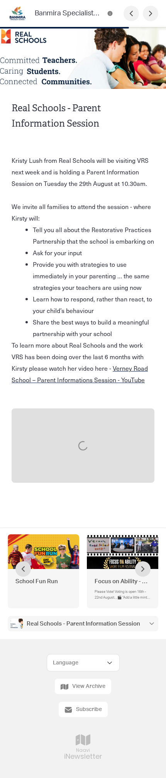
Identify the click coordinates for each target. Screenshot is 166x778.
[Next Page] (150, 13)
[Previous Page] (131, 13)
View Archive (88, 686)
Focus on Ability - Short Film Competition (123, 581)
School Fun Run (36, 581)
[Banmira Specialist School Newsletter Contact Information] (110, 13)
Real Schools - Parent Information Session (83, 624)
